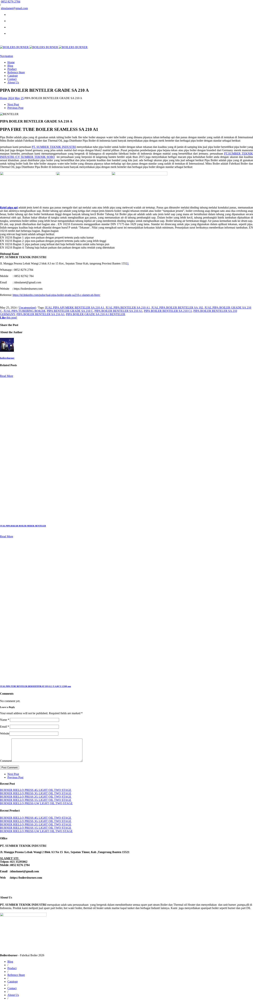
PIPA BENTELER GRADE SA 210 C (70, 310)
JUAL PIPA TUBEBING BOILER (24, 310)
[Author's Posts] (7, 350)
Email (4, 726)
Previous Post (15, 107)
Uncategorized (27, 307)
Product (11, 69)
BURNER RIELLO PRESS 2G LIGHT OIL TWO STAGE (35, 796)
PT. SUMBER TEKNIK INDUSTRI (54, 146)
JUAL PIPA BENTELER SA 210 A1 (128, 307)
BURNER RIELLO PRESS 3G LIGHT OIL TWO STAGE (35, 793)
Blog (10, 65)
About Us (13, 82)
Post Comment (9, 767)
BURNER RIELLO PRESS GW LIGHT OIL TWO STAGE (36, 803)
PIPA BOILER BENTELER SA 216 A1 (40, 314)
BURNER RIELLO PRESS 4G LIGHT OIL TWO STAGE (35, 790)
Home (11, 62)
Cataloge (12, 75)
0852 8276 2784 (10, 1)
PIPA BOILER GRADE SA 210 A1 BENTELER (95, 314)
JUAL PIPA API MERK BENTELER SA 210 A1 (74, 307)
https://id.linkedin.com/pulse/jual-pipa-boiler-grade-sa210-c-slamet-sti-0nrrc (56, 295)
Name (4, 719)
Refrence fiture (16, 72)
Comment (5, 760)
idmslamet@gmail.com (14, 8)
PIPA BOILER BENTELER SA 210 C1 (168, 310)
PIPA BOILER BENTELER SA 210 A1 (118, 310)
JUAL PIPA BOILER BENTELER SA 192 (177, 307)
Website (4, 733)
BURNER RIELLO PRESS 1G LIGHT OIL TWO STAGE (35, 800)
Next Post (13, 104)
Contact (11, 79)
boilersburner (7, 358)
